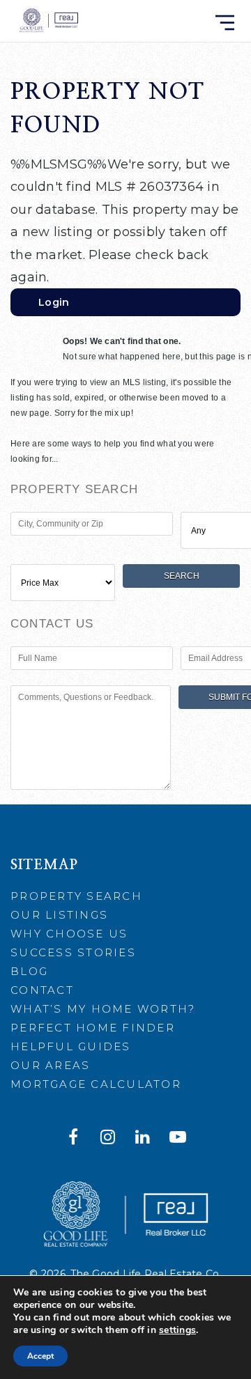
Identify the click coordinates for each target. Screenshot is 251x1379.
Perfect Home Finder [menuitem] (92, 1027)
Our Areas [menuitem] (50, 1065)
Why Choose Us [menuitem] (69, 933)
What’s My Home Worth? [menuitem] (102, 1008)
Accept (40, 1356)
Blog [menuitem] (29, 971)
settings (177, 1330)
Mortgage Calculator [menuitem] (95, 1084)
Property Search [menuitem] (76, 896)
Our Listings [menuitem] (59, 914)
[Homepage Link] (48, 20)
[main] (125, 402)
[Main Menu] (225, 22)
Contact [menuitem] (42, 990)
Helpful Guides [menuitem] (70, 1046)
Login (53, 302)
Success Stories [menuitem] (73, 952)
